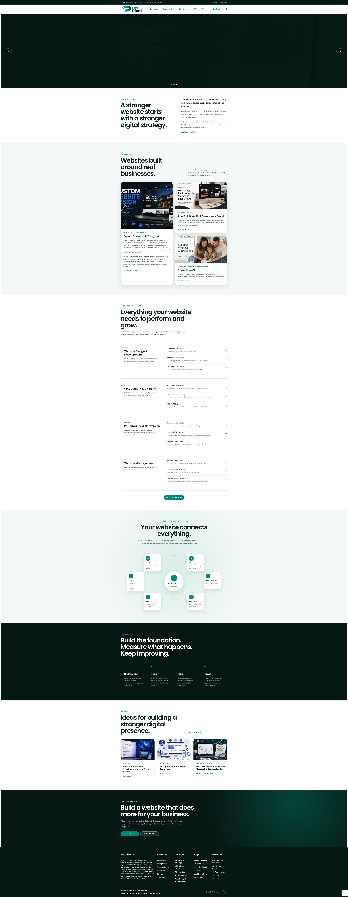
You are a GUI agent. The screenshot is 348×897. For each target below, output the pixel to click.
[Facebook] (206, 892)
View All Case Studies (130, 271)
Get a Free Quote (128, 834)
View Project (182, 229)
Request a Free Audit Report (205, 773)
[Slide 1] (171, 84)
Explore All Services (172, 497)
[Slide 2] (174, 84)
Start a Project (150, 78)
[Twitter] (225, 892)
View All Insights (193, 733)
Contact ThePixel (148, 834)
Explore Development (130, 78)
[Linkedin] (219, 892)
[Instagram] (212, 892)
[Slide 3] (176, 84)
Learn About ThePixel (188, 132)
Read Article (127, 776)
